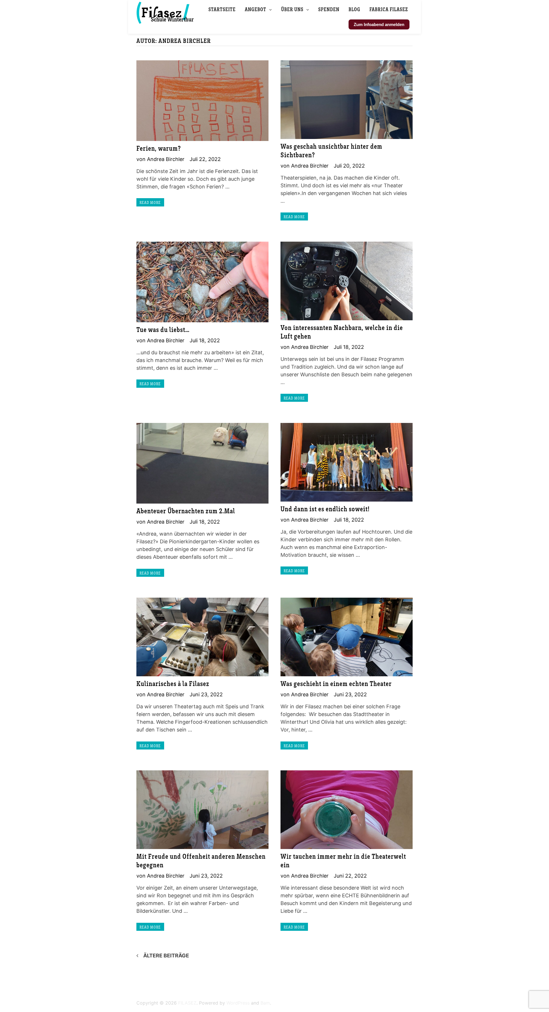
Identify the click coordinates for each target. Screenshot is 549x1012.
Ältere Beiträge (166, 956)
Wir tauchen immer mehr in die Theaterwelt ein (343, 860)
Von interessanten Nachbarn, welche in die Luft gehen (342, 331)
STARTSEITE (222, 9)
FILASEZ (187, 1003)
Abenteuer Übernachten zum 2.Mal (185, 510)
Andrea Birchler (165, 159)
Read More (150, 202)
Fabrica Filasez (388, 9)
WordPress (238, 1003)
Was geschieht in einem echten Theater (336, 683)
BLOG (354, 9)
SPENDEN (328, 9)
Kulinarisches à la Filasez (172, 683)
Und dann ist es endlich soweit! (325, 508)
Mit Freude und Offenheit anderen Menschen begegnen (201, 860)
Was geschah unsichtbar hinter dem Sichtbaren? (331, 150)
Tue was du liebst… (163, 329)
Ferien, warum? (158, 148)
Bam (265, 1003)
